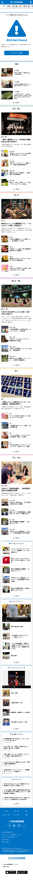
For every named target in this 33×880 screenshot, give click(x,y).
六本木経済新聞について (8, 832)
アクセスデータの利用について (10, 837)
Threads (24, 825)
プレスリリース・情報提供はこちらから (12, 834)
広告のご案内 (6, 841)
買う (21, 6)
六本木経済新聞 (17, 2)
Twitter (14, 825)
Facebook (9, 825)
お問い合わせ (6, 839)
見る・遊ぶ (15, 6)
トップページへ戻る (16, 53)
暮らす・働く (27, 6)
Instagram (19, 825)
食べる (9, 6)
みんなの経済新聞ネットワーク (16, 858)
